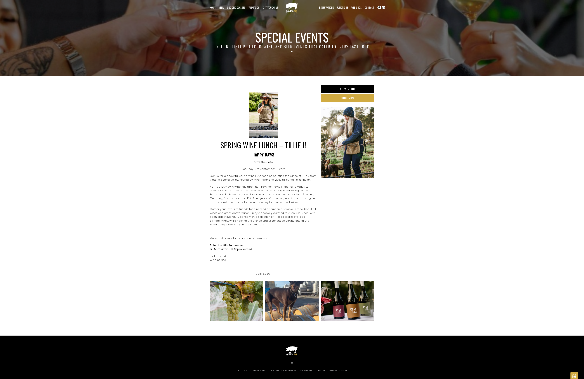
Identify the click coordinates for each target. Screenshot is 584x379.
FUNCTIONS (342, 7)
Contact (369, 7)
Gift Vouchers (270, 7)
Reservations (326, 7)
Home (213, 7)
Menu (221, 7)
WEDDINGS (356, 7)
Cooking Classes (236, 7)
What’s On (254, 7)
